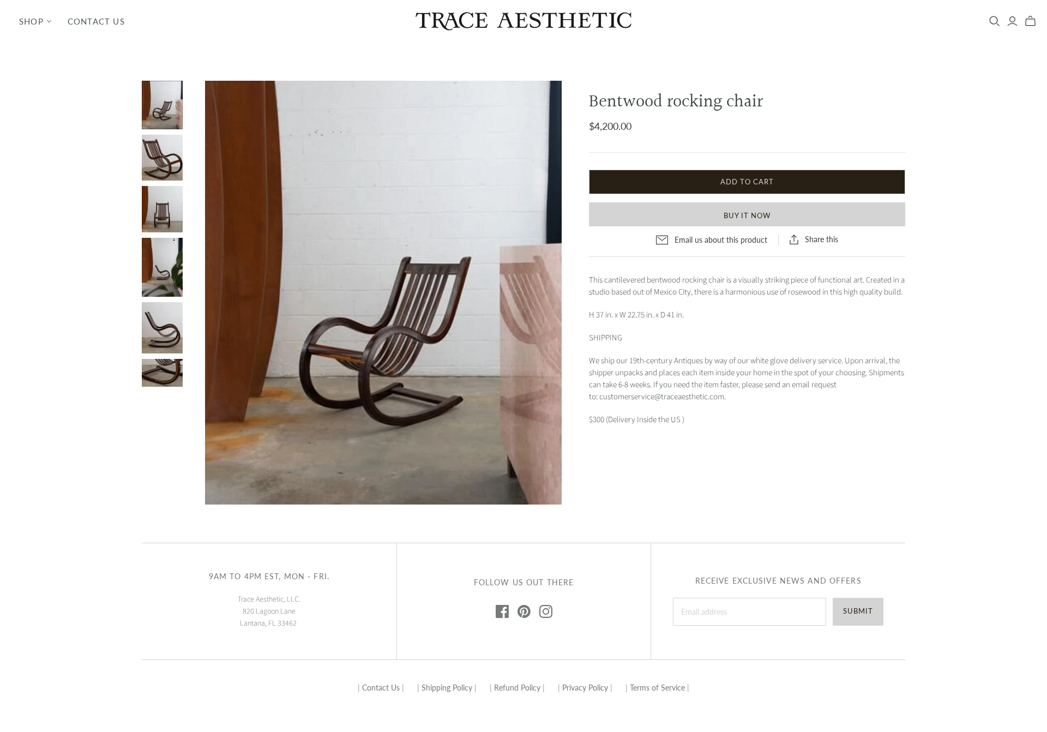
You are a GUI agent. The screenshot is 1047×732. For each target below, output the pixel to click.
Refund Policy (517, 687)
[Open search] (994, 21)
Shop (31, 21)
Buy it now (747, 215)
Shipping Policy (447, 687)
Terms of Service (657, 687)
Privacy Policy (585, 687)
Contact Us (96, 21)
